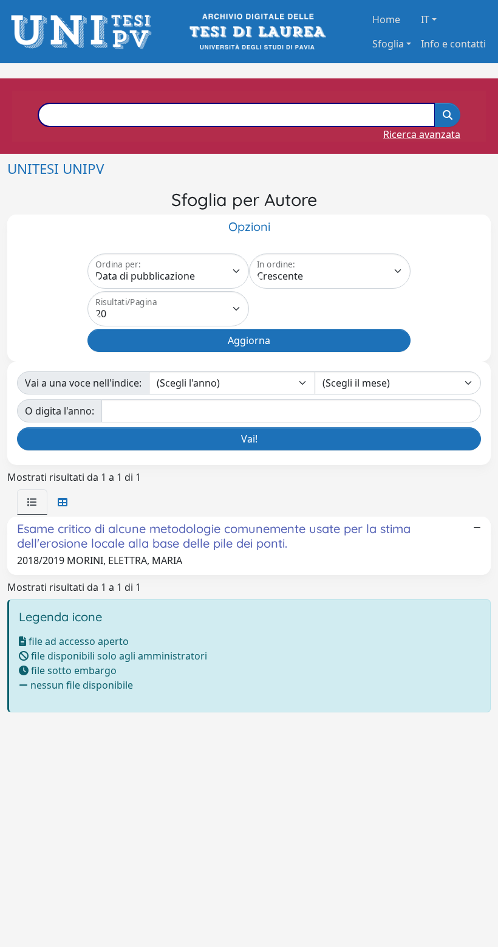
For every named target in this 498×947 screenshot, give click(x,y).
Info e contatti (453, 43)
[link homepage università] (256, 32)
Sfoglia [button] (388, 43)
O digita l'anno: (59, 411)
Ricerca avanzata (421, 134)
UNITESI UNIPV (55, 168)
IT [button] (425, 19)
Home (386, 19)
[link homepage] (84, 32)
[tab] (32, 502)
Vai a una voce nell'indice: (83, 383)
